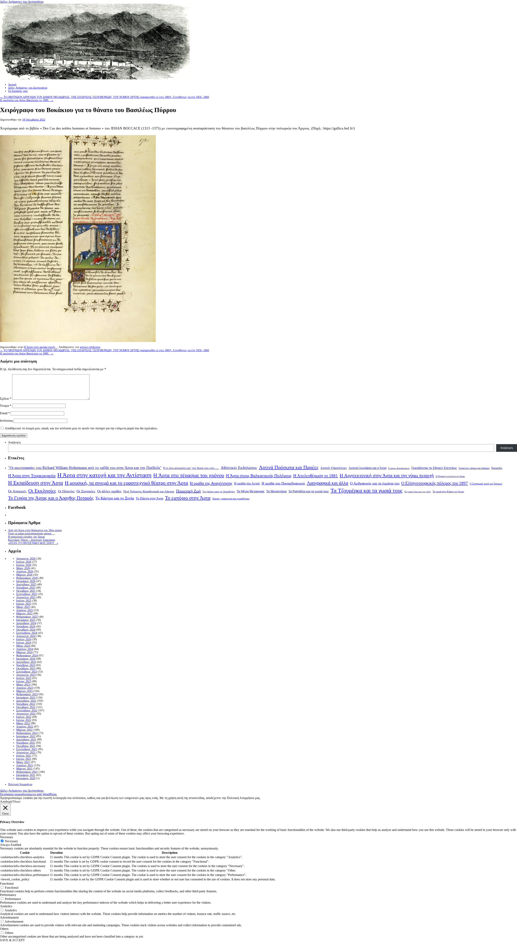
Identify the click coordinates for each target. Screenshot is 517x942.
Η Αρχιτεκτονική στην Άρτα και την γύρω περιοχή (387, 475)
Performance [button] (8, 895)
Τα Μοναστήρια (276, 491)
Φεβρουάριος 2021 (27, 771)
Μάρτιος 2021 (24, 768)
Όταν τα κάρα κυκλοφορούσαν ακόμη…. (31, 533)
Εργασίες (496, 468)
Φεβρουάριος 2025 (27, 616)
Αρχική (12, 84)
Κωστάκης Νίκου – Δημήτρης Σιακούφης (31, 539)
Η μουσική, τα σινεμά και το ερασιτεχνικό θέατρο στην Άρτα (126, 483)
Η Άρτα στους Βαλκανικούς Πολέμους (258, 475)
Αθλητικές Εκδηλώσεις (239, 468)
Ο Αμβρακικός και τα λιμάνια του (374, 483)
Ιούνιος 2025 (23, 603)
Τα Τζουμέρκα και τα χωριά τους (366, 491)
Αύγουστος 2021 (26, 752)
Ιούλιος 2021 (23, 755)
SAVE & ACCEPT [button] (12, 940)
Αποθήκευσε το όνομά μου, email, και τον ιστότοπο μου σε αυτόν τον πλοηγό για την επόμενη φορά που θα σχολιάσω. (81, 428)
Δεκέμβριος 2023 (26, 661)
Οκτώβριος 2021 (25, 746)
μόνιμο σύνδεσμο (90, 347)
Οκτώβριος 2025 (25, 590)
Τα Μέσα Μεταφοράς (250, 491)
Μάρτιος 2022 (24, 729)
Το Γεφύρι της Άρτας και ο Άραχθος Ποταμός (51, 497)
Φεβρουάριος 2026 (27, 577)
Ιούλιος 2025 (23, 600)
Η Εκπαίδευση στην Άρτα (35, 483)
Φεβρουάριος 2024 (27, 655)
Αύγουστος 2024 (26, 636)
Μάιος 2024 (23, 645)
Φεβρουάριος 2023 (27, 694)
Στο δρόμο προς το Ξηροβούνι (219, 491)
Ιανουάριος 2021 (25, 775)
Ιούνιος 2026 (23, 565)
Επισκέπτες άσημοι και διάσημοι (474, 468)
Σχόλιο (5, 398)
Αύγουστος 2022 (26, 713)
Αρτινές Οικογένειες (333, 468)
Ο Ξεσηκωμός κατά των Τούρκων (486, 483)
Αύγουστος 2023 (26, 674)
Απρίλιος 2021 (24, 765)
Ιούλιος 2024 (23, 639)
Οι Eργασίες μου (18, 91)
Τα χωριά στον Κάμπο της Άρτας (448, 491)
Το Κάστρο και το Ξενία (114, 498)
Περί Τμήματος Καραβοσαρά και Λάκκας (148, 491)
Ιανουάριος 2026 (25, 581)
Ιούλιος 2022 (23, 716)
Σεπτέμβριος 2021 (26, 749)
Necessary (11, 841)
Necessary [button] (6, 837)
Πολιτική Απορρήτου (20, 784)
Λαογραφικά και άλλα (327, 483)
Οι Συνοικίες (86, 491)
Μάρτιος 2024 (24, 652)
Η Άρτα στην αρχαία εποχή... (40, 347)
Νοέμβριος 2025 (25, 587)
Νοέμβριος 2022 (25, 703)
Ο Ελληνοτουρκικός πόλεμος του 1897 (434, 483)
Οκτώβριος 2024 (25, 629)
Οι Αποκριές (17, 491)
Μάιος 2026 (23, 568)
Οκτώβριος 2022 (25, 707)
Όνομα (5, 405)
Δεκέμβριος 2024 (26, 623)
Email (5, 413)
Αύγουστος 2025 (26, 597)
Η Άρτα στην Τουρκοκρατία (32, 475)
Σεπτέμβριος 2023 (26, 671)
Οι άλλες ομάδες (109, 491)
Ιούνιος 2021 (23, 758)
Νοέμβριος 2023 (25, 665)
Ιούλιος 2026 (23, 561)
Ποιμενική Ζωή (188, 491)
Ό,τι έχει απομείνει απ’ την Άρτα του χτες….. (191, 468)
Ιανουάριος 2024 (25, 658)
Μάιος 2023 (23, 684)
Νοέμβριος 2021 (25, 742)
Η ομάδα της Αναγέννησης (211, 483)
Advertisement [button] (9, 917)
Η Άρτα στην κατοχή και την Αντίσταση (104, 475)
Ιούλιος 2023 (23, 678)
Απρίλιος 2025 (24, 610)
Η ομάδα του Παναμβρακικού (283, 483)
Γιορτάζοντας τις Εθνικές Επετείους (434, 468)
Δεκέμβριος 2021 (26, 739)
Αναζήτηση (14, 442)
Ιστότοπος (6, 420)
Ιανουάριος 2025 (25, 619)
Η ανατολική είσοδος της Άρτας (26, 536)
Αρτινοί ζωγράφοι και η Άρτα (367, 468)
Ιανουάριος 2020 (25, 778)
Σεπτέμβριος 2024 (26, 632)
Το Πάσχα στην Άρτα (149, 498)
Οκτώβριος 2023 (25, 668)
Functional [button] (7, 883)
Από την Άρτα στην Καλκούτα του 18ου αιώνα (35, 530)
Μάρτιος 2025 (24, 613)
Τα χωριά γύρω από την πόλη (417, 492)
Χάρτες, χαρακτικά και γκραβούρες (231, 498)
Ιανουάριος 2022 (25, 736)
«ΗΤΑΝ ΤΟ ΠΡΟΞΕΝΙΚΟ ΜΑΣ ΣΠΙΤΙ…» (33, 543)
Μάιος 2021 (23, 762)
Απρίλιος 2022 (24, 726)
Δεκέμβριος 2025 (26, 584)
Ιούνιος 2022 (23, 720)
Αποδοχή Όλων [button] (10, 801)
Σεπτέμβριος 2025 (26, 594)
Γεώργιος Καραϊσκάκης (399, 468)
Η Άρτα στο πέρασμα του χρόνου (188, 475)
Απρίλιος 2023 (24, 687)
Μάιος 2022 (23, 723)
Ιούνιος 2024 (23, 642)
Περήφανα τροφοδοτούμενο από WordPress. (28, 794)
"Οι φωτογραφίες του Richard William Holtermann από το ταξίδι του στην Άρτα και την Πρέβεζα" (84, 468)
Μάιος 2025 (23, 607)
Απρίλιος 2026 (24, 571)
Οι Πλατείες (66, 491)
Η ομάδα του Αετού (247, 483)
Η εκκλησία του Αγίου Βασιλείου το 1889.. (27, 100)
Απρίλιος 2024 (24, 649)
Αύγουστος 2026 (26, 558)
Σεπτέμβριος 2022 (26, 710)
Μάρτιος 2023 (24, 691)
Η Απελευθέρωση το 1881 (315, 475)
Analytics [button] (6, 906)
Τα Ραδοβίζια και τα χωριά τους (308, 491)
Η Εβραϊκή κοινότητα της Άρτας (450, 476)
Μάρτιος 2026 (24, 574)
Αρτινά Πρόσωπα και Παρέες (288, 467)
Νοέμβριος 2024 (25, 626)
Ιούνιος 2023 (23, 681)
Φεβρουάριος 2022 (27, 733)
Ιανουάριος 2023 (25, 697)
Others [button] (4, 928)
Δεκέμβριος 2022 (26, 700)
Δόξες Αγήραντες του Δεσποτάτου (22, 1)
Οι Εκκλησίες (42, 490)
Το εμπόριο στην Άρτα (187, 497)
